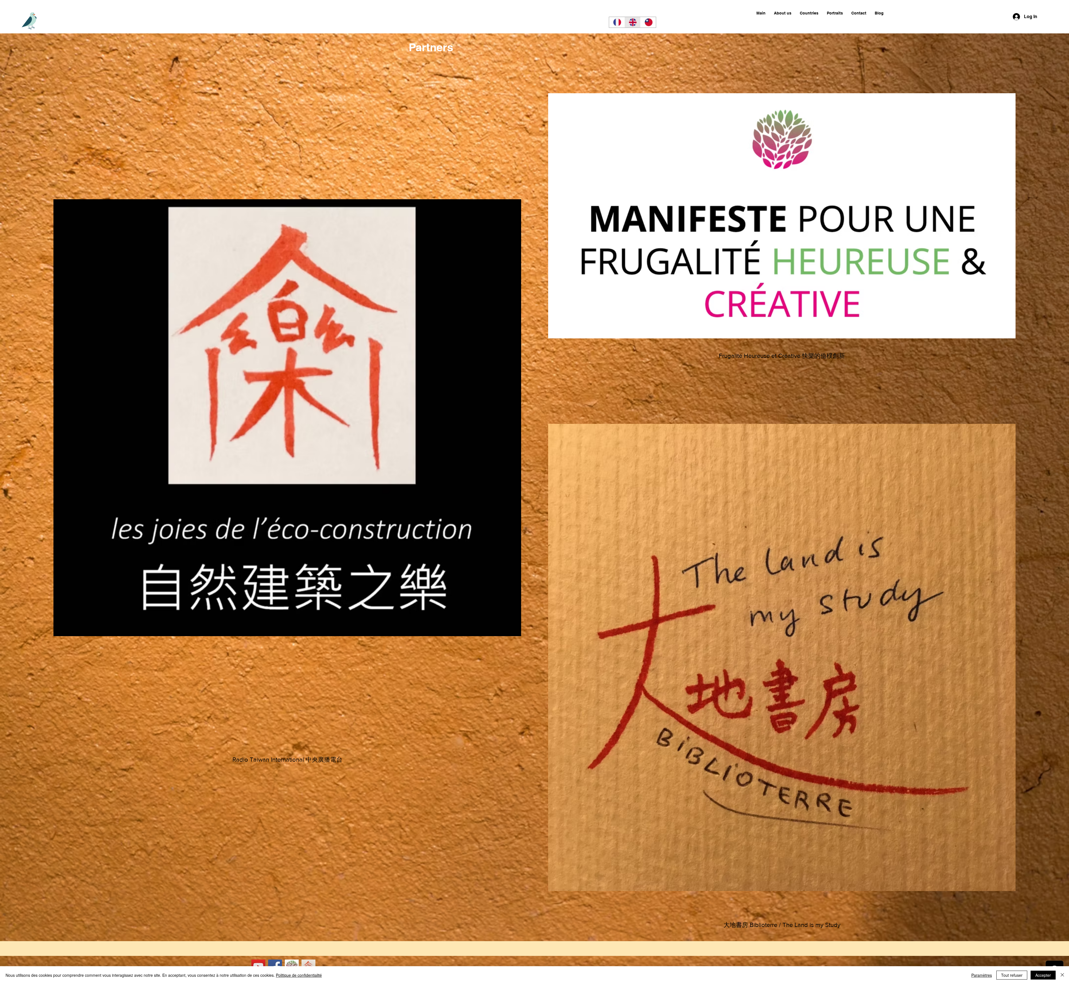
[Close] (1062, 975)
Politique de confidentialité (299, 975)
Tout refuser (1012, 975)
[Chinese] (648, 22)
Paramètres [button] (981, 975)
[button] (809, 13)
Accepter (1043, 975)
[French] (616, 22)
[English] (632, 22)
